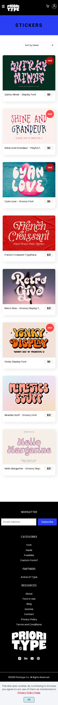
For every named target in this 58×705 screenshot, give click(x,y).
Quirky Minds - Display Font (20, 94)
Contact (29, 614)
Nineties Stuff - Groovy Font (20, 415)
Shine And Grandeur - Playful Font (22, 148)
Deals (29, 550)
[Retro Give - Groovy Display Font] (29, 286)
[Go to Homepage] (13, 10)
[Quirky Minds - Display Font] (29, 72)
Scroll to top (55, 519)
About (29, 593)
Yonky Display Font (15, 361)
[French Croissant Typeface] (29, 233)
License (29, 609)
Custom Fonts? (29, 560)
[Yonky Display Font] (29, 340)
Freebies (29, 555)
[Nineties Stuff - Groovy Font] (29, 393)
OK (29, 700)
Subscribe (47, 521)
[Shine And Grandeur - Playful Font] (29, 126)
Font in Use (29, 599)
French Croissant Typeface (20, 254)
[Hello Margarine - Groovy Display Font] (29, 446)
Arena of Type (29, 577)
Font (29, 545)
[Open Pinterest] (38, 659)
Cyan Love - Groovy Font (19, 201)
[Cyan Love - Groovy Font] (29, 179)
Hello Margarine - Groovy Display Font (22, 468)
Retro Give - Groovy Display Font (22, 308)
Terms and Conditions (29, 624)
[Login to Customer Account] (54, 6)
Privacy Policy (29, 619)
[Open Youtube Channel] (32, 659)
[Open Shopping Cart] (47, 6)
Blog (29, 604)
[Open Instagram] (19, 659)
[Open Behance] (26, 659)
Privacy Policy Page (29, 692)
